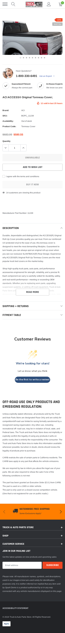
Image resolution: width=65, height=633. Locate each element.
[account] (49, 4)
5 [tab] (32, 57)
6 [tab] (35, 57)
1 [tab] (20, 57)
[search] (13, 4)
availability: (8, 121)
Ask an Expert (45, 76)
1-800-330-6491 (26, 76)
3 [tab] (26, 57)
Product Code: (9, 126)
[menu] (5, 4)
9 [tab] (44, 57)
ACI (23, 110)
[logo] (32, 4)
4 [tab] (29, 57)
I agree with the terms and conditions (22, 176)
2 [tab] (23, 57)
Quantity (6, 141)
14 (7, 192)
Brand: (5, 110)
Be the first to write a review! (33, 379)
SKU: (5, 116)
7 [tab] (38, 57)
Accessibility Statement (15, 608)
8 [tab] (41, 57)
